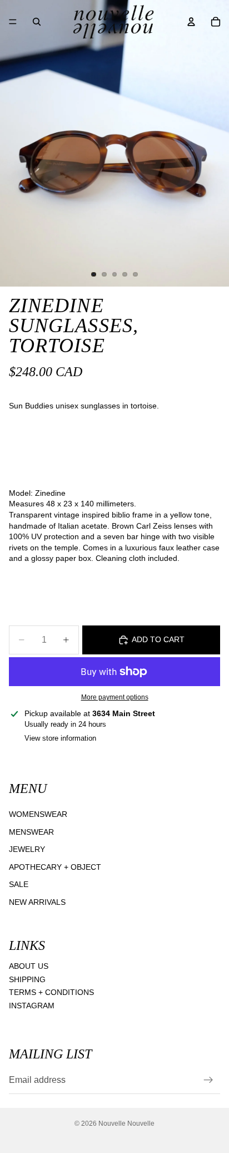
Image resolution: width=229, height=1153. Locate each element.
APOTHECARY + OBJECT (55, 866)
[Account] (191, 21)
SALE (18, 884)
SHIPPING (27, 978)
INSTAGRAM (31, 1005)
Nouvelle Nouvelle (126, 1123)
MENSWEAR (31, 831)
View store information (60, 738)
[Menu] (13, 22)
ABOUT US (28, 966)
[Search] (36, 21)
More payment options (114, 697)
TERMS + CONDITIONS (51, 992)
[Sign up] (208, 1080)
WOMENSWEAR (38, 814)
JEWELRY (27, 849)
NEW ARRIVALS (37, 902)
